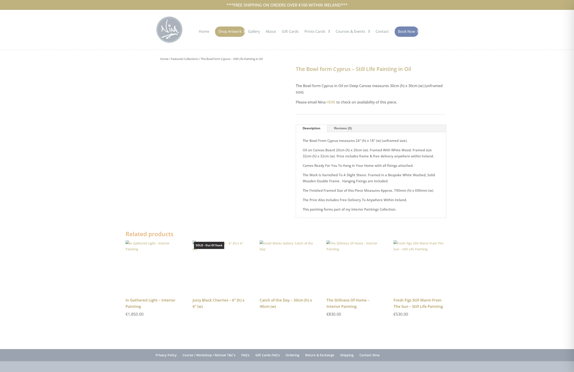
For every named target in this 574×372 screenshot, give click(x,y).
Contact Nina (369, 355)
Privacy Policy (166, 355)
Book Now (406, 31)
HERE (330, 102)
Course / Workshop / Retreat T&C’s (209, 355)
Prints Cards (314, 32)
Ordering (292, 355)
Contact (382, 32)
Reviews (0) (343, 128)
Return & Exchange (319, 355)
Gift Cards (290, 32)
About (271, 32)
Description (311, 128)
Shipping (347, 355)
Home (204, 32)
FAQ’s (245, 355)
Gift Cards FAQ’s (267, 355)
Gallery (254, 32)
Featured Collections (184, 59)
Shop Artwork (229, 31)
